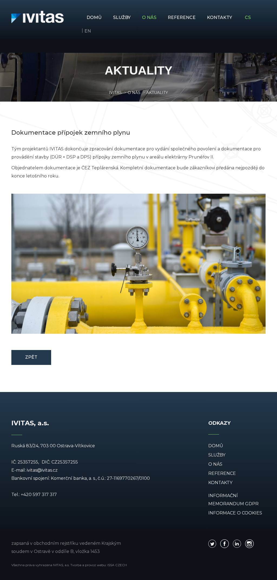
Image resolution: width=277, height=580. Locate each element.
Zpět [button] (31, 357)
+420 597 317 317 (39, 494)
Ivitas (115, 92)
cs (248, 17)
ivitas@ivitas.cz (42, 470)
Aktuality (157, 92)
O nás (134, 92)
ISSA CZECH (117, 565)
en (87, 31)
